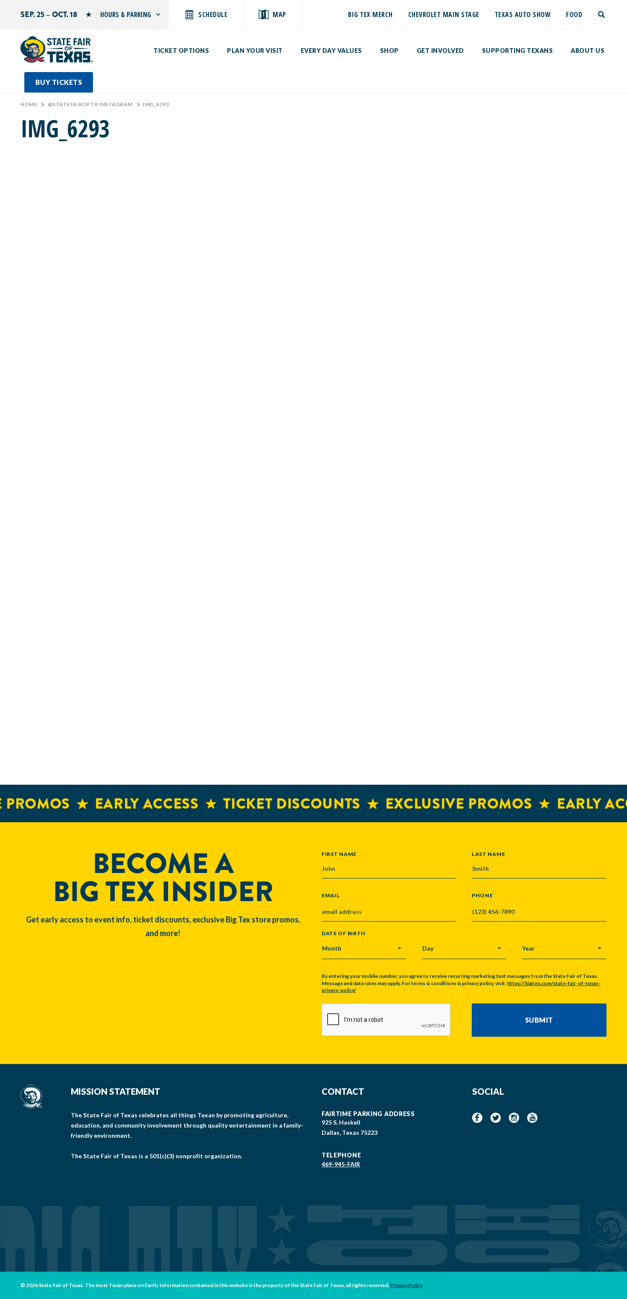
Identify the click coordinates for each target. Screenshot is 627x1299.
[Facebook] (477, 1118)
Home (28, 104)
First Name (339, 854)
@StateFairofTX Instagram (90, 104)
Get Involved (440, 50)
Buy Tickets (58, 82)
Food (574, 14)
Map (279, 14)
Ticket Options (181, 50)
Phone (482, 895)
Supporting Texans (517, 50)
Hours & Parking (125, 14)
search (602, 14)
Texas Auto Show (523, 14)
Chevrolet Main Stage (443, 14)
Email (331, 895)
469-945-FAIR (341, 1164)
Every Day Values (331, 50)
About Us (587, 50)
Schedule (212, 14)
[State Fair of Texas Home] (56, 49)
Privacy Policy (406, 1285)
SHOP (389, 50)
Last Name (488, 854)
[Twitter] (496, 1118)
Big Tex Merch (370, 14)
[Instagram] (514, 1118)
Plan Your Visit (255, 50)
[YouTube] (532, 1118)
